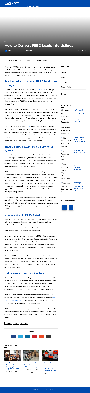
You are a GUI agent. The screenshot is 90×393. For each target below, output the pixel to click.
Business (7, 41)
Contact (40, 7)
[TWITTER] (20, 336)
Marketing (25, 323)
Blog (63, 77)
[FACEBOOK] (13, 336)
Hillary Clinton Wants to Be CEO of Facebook (79, 139)
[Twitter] (71, 207)
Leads (16, 323)
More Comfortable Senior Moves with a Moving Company (31, 365)
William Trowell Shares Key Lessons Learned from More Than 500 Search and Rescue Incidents (50, 367)
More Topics (27, 7)
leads (28, 126)
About (63, 73)
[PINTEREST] (34, 336)
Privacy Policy (66, 87)
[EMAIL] (48, 336)
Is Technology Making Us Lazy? (79, 152)
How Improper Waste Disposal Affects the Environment (78, 167)
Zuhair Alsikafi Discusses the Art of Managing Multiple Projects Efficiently (13, 366)
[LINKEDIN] (27, 336)
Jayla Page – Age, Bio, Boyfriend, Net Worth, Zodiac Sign (78, 187)
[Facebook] (64, 207)
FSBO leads (41, 90)
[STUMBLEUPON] (41, 336)
